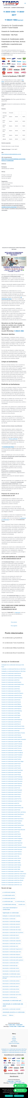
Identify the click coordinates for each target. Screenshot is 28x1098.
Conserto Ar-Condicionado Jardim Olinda (11, 867)
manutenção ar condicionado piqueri (10, 986)
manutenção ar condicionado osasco (11, 974)
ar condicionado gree (20, 901)
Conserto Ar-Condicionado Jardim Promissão (12, 743)
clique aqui (17, 612)
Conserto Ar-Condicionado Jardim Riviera (11, 691)
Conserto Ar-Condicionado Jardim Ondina (11, 862)
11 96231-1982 (19, 331)
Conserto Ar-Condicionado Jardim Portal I (11, 765)
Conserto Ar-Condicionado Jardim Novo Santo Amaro (14, 873)
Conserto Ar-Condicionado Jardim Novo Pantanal (13, 878)
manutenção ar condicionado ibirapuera (11, 954)
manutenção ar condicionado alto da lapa (11, 929)
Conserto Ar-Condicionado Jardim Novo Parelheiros (13, 875)
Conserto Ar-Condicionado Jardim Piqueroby (12, 783)
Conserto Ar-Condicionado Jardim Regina (11, 715)
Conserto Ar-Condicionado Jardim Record (11, 724)
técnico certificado (13, 438)
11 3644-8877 (19, 1024)
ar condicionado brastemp (9, 892)
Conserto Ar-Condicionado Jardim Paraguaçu (12, 838)
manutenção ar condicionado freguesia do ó (12, 949)
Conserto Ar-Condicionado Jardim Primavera (12, 750)
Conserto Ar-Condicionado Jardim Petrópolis (12, 790)
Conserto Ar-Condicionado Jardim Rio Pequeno (12, 693)
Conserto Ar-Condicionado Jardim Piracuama (12, 781)
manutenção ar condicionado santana (10, 991)
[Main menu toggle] (25, 3)
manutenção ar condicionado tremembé (11, 1009)
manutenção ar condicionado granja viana (11, 951)
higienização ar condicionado (11, 912)
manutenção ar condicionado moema (10, 968)
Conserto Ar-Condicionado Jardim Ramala (11, 735)
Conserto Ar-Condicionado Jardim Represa (11, 708)
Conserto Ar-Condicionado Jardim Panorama (12, 849)
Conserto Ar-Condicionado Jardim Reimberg (12, 710)
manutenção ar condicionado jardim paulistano (12, 960)
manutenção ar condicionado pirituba (10, 989)
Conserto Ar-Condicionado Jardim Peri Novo (12, 801)
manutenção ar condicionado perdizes (11, 980)
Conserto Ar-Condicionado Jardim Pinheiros (12, 785)
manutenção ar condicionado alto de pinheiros (12, 932)
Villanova (11, 1015)
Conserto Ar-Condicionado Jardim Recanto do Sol (13, 728)
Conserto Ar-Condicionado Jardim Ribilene (11, 704)
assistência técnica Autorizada (9, 207)
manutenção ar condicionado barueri (10, 935)
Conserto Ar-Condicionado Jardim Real (10, 730)
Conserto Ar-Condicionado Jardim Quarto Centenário (14, 739)
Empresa (14, 1038)
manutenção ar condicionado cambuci (10, 938)
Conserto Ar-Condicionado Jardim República (12, 706)
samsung (4, 1015)
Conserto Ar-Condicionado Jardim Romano (11, 682)
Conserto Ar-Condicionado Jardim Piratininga (12, 776)
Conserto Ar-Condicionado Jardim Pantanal (11, 845)
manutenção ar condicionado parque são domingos (11, 977)
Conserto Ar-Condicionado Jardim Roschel (11, 673)
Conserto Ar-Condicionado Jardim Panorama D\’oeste (14, 847)
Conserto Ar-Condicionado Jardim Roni (10, 680)
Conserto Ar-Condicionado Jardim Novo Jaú (12, 884)
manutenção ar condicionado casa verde (11, 943)
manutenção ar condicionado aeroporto (11, 924)
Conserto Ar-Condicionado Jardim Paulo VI (11, 816)
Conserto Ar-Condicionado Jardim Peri (10, 803)
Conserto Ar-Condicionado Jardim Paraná (11, 834)
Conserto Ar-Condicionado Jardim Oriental (11, 858)
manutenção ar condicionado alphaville (11, 927)
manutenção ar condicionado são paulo (13, 1005)
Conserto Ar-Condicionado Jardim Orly (10, 856)
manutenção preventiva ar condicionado (14, 1012)
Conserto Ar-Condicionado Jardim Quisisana (12, 737)
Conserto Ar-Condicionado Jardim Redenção (12, 719)
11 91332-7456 (12, 1026)
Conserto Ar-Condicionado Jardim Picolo (11, 787)
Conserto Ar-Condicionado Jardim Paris (11, 831)
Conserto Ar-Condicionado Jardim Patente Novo (13, 825)
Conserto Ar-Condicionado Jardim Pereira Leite (12, 807)
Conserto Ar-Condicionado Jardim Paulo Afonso (12, 818)
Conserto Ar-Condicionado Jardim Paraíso (11, 836)
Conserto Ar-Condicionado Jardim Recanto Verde (13, 726)
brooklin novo (22, 904)
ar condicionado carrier (9, 895)
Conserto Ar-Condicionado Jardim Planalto (11, 772)
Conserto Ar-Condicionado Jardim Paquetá (11, 840)
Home (14, 1036)
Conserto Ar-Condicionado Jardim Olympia (11, 864)
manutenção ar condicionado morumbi (11, 971)
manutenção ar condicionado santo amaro (11, 994)
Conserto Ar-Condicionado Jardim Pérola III (11, 792)
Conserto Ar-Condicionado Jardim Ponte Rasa (12, 770)
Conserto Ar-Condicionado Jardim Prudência (12, 741)
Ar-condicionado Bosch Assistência (13, 653)
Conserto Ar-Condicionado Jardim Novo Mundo (12, 880)
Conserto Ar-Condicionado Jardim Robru (11, 686)
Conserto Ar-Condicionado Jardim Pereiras (11, 805)
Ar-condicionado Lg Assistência (12, 638)
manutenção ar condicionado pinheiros (11, 983)
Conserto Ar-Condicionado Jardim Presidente (12, 754)
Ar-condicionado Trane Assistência (13, 643)
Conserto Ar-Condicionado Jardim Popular (11, 768)
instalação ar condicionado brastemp (11, 915)
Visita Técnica (14, 1041)
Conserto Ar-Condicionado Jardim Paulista (11, 823)
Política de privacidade (14, 1043)
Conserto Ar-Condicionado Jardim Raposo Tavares (13, 732)
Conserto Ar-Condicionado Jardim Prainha (11, 759)
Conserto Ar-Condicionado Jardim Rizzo (11, 688)
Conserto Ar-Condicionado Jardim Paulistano (12, 820)
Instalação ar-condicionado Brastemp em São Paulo (13, 671)
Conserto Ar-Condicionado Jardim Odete (11, 869)
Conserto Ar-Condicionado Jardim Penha (11, 809)
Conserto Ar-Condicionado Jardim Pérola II (11, 794)
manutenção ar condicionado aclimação (11, 921)
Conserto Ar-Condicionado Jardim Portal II (11, 763)
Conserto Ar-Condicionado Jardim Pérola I (11, 796)
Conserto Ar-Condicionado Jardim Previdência (12, 752)
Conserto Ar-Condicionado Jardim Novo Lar (12, 882)
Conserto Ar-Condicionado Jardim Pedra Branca (13, 814)
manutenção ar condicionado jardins (10, 962)
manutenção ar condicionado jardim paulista (12, 957)
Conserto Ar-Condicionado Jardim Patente (11, 827)
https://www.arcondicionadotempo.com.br (11, 154)
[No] (26, 1092)
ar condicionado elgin (8, 901)
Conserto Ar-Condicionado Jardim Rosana (11, 675)
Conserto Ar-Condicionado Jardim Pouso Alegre (12, 761)
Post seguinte (14, 625)
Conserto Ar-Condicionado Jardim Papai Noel (12, 842)
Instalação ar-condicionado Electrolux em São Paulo (14, 669)
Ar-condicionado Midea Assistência (13, 648)
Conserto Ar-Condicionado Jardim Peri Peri (11, 798)
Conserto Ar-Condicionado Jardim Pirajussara (12, 779)
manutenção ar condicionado (8, 918)
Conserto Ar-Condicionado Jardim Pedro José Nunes (14, 812)
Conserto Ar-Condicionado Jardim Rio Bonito (12, 697)
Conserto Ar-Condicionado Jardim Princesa (11, 748)
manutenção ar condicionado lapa (9, 965)
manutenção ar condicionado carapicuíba (11, 940)
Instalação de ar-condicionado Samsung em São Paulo (14, 1049)
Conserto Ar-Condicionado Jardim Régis (11, 713)
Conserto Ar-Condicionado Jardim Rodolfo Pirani (13, 684)
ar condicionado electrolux (9, 898)
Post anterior (14, 622)
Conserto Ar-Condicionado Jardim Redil (11, 717)
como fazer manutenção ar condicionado (10, 908)
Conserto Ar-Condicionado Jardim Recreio (11, 721)
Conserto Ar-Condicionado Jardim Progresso (12, 746)
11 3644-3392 (9, 12)
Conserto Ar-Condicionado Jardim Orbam (11, 860)
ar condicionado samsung (9, 904)
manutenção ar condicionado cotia (10, 946)
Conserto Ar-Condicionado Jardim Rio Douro (12, 695)
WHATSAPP (14, 20)
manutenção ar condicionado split (12, 1000)
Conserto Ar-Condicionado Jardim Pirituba (11, 774)
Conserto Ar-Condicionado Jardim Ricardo (11, 702)
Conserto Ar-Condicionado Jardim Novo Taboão (13, 871)
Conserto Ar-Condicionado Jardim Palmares (12, 851)
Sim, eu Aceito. (8, 1095)
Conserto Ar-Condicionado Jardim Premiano (12, 757)
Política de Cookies (19, 1095)
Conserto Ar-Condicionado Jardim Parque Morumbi (13, 829)
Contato (14, 1040)
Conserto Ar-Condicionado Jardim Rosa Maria (12, 677)
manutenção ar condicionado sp (9, 997)
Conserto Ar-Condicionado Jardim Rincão (11, 699)
